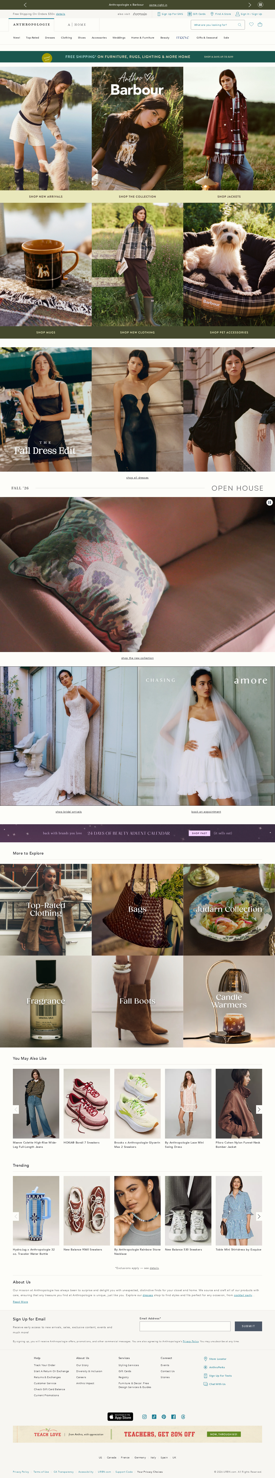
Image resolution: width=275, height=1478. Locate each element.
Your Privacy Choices (150, 1471)
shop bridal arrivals (69, 811)
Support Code (124, 1471)
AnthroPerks (217, 1367)
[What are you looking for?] (240, 24)
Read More (20, 1302)
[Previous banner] (25, 5)
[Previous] (17, 1109)
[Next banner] (250, 5)
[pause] (269, 502)
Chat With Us (217, 1384)
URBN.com (104, 1471)
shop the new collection (137, 658)
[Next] (258, 1109)
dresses (148, 1295)
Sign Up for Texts (220, 1375)
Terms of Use (41, 1471)
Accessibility (85, 1471)
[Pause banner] (260, 5)
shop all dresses (137, 477)
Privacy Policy (191, 1341)
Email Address (150, 1318)
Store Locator (217, 1358)
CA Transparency (64, 1471)
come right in (158, 5)
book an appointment (206, 811)
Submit (248, 1326)
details (60, 14)
